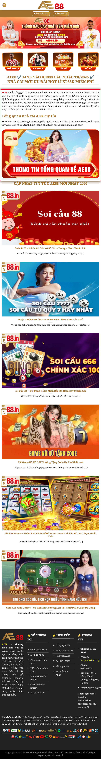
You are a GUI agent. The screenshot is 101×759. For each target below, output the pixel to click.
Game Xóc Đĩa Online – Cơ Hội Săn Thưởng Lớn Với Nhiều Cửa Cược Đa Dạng (50, 608)
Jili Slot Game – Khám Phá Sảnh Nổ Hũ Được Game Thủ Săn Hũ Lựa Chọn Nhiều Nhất (50, 535)
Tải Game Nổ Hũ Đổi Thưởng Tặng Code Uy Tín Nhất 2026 (50, 462)
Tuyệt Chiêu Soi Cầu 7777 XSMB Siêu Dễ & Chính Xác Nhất (50, 319)
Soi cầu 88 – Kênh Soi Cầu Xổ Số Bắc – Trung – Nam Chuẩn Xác (50, 248)
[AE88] (50, 5)
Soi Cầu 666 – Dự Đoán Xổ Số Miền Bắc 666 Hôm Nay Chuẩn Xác (50, 391)
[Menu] (4, 5)
